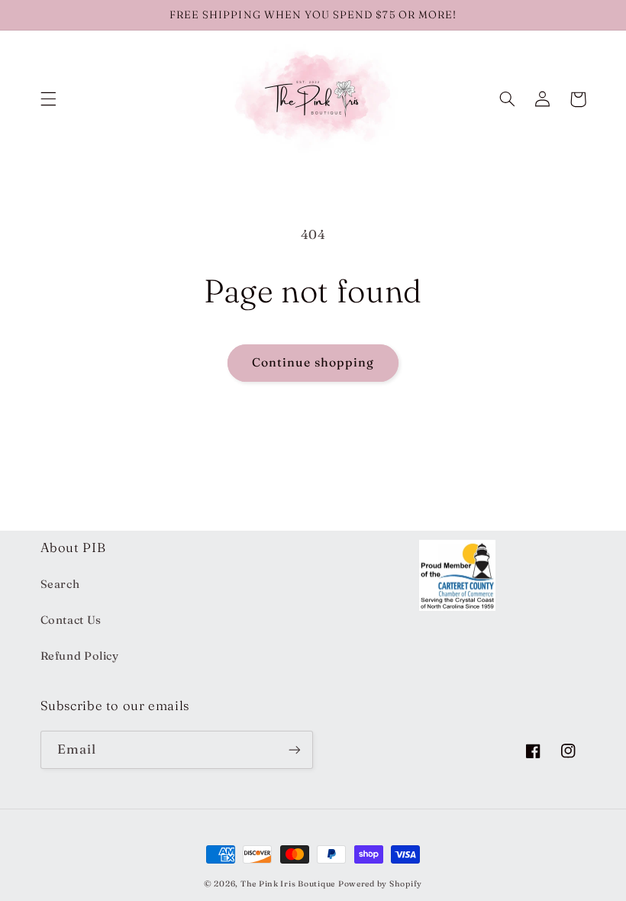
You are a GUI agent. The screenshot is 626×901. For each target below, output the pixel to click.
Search (60, 584)
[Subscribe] (294, 749)
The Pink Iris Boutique (287, 884)
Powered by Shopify (380, 884)
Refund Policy (79, 656)
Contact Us (71, 620)
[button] (48, 99)
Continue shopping (313, 362)
